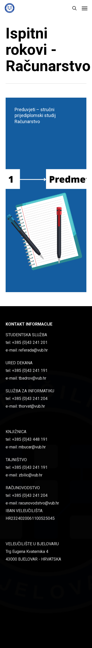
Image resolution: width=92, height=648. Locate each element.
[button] (84, 8)
